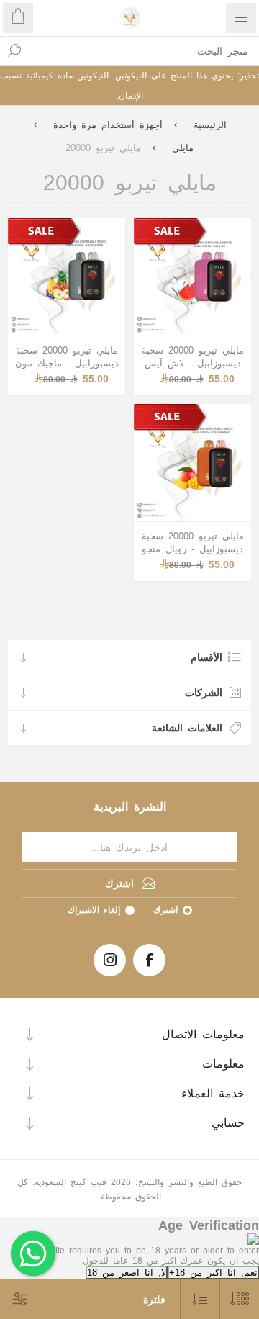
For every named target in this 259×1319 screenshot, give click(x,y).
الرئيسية (210, 124)
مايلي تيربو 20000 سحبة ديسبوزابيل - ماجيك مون (67, 356)
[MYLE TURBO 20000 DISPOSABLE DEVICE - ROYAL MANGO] (192, 462)
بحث (14, 50)
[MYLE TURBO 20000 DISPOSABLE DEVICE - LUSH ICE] (192, 277)
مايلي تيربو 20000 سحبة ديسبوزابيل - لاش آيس (193, 356)
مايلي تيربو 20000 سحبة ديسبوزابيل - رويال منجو (193, 542)
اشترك (165, 909)
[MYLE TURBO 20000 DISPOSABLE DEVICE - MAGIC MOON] (66, 277)
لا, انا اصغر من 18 (126, 1272)
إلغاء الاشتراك (94, 909)
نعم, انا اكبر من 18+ (213, 1272)
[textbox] (144, 50)
